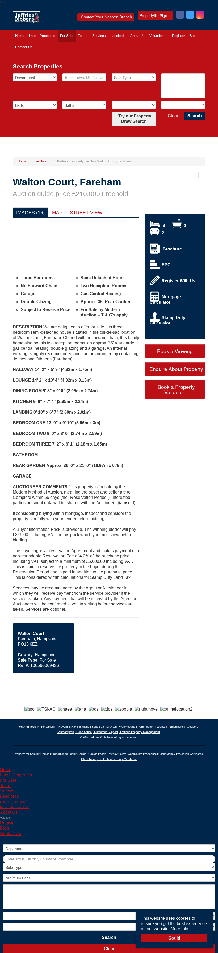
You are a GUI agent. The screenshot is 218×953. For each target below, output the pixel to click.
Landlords (118, 36)
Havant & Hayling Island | (75, 726)
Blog (193, 36)
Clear (173, 115)
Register (178, 36)
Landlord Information (13, 801)
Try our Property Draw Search (133, 119)
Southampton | (66, 732)
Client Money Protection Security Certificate (109, 759)
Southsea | (99, 726)
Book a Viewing (175, 351)
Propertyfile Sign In (155, 15)
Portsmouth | (49, 726)
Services (99, 36)
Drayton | (112, 726)
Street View (86, 212)
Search (194, 115)
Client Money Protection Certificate (180, 753)
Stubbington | (178, 726)
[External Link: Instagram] (200, 15)
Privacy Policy (117, 753)
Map (57, 212)
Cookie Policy (97, 753)
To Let (82, 36)
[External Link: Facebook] (180, 15)
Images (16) (30, 212)
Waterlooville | (128, 726)
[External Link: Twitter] (190, 15)
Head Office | (85, 732)
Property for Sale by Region (31, 753)
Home (19, 36)
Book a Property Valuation (175, 389)
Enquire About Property (175, 368)
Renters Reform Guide (14, 807)
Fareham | (162, 726)
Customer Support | (107, 732)
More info (179, 929)
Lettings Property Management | (140, 732)
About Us (137, 36)
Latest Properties (42, 36)
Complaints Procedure (142, 753)
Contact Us (23, 47)
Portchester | (146, 726)
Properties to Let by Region (68, 753)
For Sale (66, 36)
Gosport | (193, 726)
